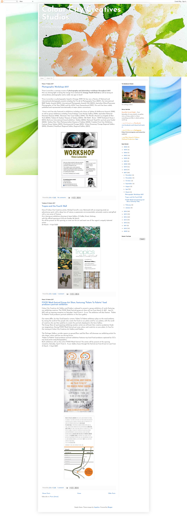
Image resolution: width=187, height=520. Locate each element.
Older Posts (111, 493)
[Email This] (72, 198)
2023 (125, 155)
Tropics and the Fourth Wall (54, 206)
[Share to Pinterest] (80, 198)
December (129, 175)
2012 (125, 223)
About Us (49, 78)
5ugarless (97, 507)
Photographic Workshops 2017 (55, 87)
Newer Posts (46, 493)
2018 (125, 170)
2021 (125, 161)
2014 (125, 217)
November (129, 178)
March (128, 192)
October (128, 181)
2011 (125, 225)
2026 (125, 147)
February (128, 205)
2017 (125, 172)
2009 (126, 231)
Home (42, 78)
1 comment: (61, 294)
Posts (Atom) (54, 496)
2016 (125, 211)
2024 (125, 152)
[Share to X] (76, 198)
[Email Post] (69, 197)
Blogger (110, 507)
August (128, 186)
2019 (125, 167)
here (136, 139)
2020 (126, 164)
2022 (125, 158)
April (127, 189)
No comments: (62, 197)
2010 (125, 228)
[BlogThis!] (74, 198)
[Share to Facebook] (78, 198)
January (128, 208)
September (129, 183)
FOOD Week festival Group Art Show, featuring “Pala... (135, 200)
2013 (125, 220)
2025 (125, 150)
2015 (125, 214)
